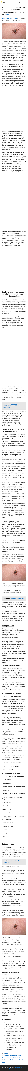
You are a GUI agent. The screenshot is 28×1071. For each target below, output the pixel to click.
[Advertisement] (14, 102)
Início (3, 18)
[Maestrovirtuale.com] (4, 2)
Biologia (14, 18)
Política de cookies (14, 1068)
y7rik (7, 14)
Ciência (8, 18)
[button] (19, 2)
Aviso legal (17, 1067)
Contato (23, 1067)
